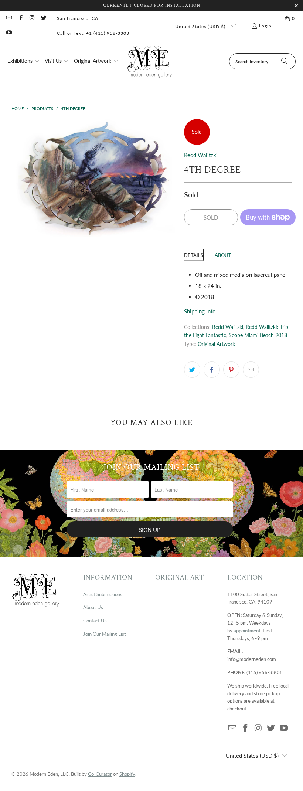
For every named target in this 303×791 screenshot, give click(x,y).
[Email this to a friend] (251, 369)
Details (193, 255)
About (223, 255)
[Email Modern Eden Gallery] (9, 18)
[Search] (284, 61)
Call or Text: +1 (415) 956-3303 (93, 33)
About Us (93, 607)
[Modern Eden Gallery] (149, 61)
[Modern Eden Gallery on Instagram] (32, 18)
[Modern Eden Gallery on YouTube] (9, 33)
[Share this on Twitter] (192, 369)
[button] (23, 61)
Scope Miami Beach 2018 (258, 335)
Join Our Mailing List (104, 634)
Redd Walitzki (201, 155)
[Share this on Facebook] (212, 369)
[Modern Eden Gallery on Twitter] (43, 18)
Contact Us (95, 621)
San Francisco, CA (77, 18)
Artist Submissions (102, 594)
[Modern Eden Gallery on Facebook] (20, 18)
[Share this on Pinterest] (231, 369)
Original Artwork (216, 344)
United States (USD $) (201, 26)
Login (265, 25)
